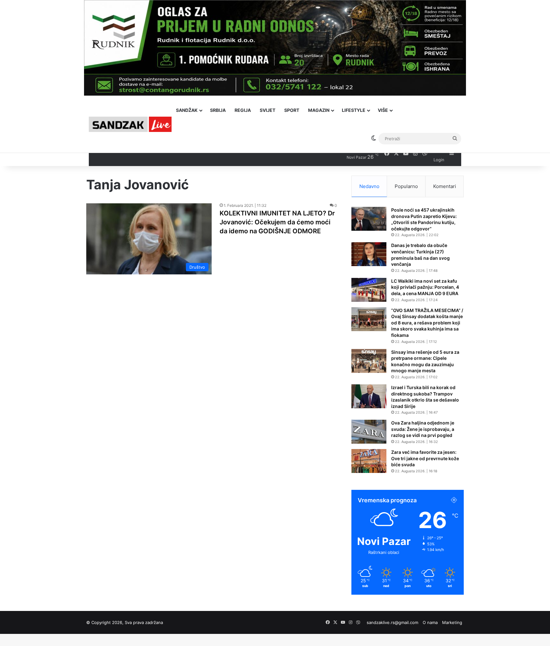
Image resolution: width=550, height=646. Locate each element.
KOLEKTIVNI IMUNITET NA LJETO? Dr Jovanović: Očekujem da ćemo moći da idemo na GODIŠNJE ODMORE (277, 222)
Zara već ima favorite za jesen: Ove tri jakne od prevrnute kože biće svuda (425, 458)
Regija (243, 110)
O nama (430, 622)
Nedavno (369, 186)
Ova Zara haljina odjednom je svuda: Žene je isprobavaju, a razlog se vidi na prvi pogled (422, 429)
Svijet (267, 110)
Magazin (318, 110)
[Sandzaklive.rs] (130, 124)
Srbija (218, 110)
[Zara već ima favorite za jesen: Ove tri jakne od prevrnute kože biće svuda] (368, 461)
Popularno (406, 186)
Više (383, 110)
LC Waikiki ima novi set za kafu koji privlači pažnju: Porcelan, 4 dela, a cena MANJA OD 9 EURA (425, 287)
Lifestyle (353, 110)
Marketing (452, 622)
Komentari (444, 186)
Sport (291, 110)
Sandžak (187, 110)
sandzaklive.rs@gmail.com (392, 622)
